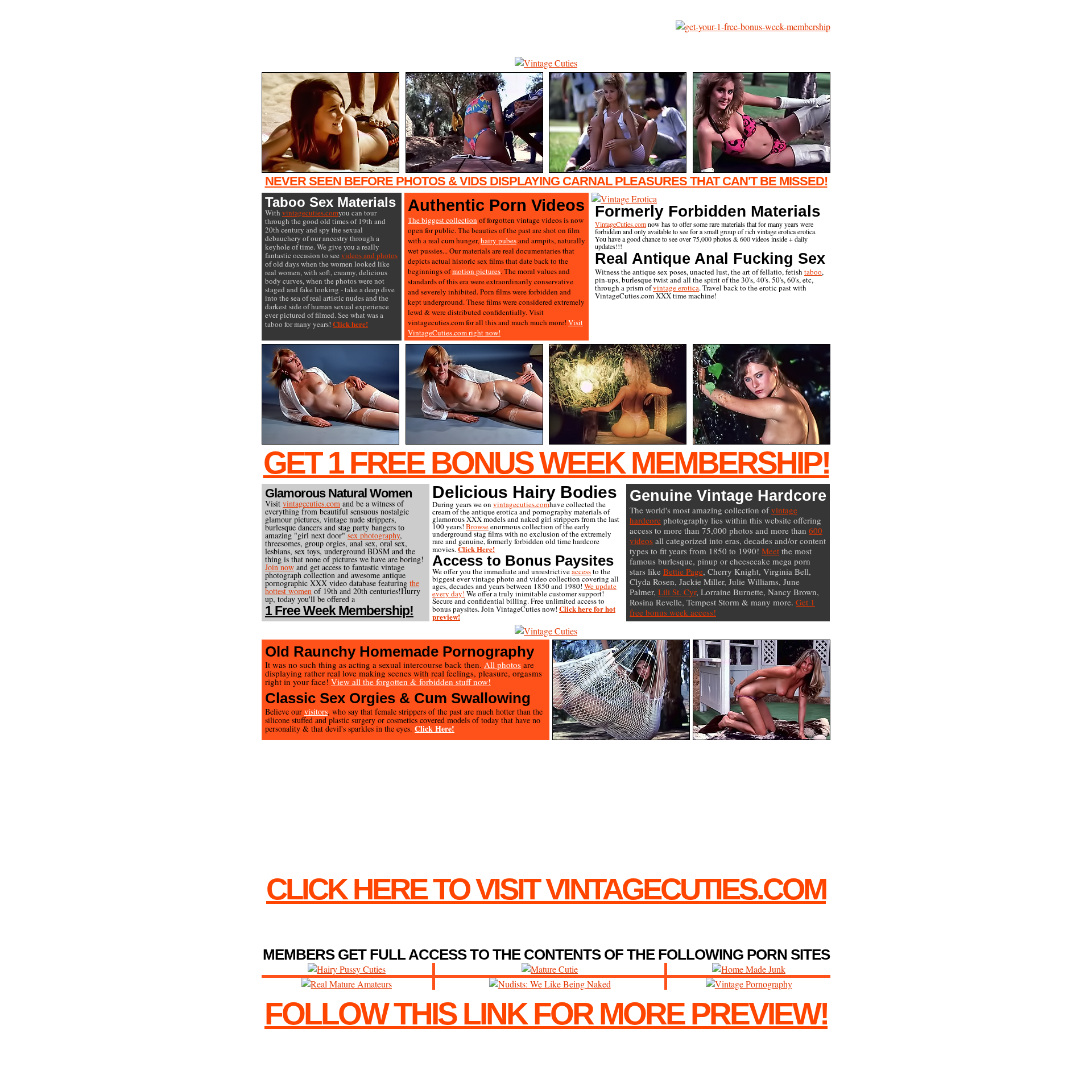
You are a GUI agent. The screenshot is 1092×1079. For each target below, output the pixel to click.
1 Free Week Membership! (339, 610)
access (581, 571)
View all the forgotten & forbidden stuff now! (411, 681)
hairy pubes (498, 240)
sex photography (374, 535)
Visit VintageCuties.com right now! (495, 327)
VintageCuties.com (620, 224)
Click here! (350, 323)
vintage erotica (676, 288)
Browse (477, 526)
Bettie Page (683, 571)
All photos (502, 664)
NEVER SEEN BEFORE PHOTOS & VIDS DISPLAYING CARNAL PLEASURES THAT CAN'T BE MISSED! (546, 181)
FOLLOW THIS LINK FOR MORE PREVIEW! (546, 1013)
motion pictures (476, 271)
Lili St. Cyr (677, 591)
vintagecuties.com (310, 213)
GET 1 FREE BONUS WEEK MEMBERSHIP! (546, 462)
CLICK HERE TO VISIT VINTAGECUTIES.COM (546, 889)
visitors (316, 711)
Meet (770, 551)
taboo (813, 272)
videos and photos (369, 255)
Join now (279, 567)
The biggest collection (442, 220)
